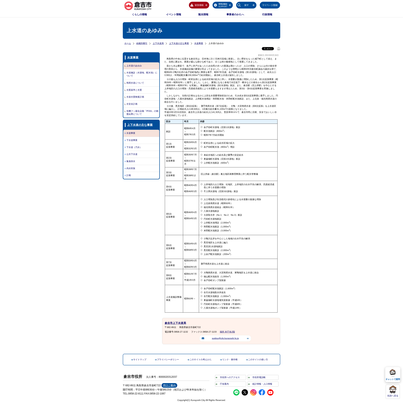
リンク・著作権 (230, 359)
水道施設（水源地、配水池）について (141, 74)
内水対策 (130, 168)
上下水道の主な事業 (179, 43)
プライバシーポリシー (168, 359)
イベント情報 (173, 14)
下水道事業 (131, 140)
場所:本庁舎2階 (227, 332)
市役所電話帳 (259, 377)
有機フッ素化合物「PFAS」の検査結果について (142, 112)
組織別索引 (141, 43)
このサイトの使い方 (258, 359)
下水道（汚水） (134, 147)
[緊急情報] (199, 6)
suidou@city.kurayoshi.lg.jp (225, 338)
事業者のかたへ (235, 14)
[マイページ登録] (270, 6)
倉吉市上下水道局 (175, 323)
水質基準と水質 (134, 90)
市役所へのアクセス (230, 377)
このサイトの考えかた (201, 359)
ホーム (127, 43)
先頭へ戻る (392, 395)
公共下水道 (131, 154)
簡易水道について (135, 83)
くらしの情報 (139, 14)
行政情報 (267, 14)
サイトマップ (139, 359)
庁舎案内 (224, 384)
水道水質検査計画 (135, 97)
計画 (128, 175)
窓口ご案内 (169, 385)
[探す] (246, 6)
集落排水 (130, 161)
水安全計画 (131, 104)
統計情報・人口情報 (262, 384)
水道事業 (198, 43)
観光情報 (203, 14)
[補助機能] (223, 6)
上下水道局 (158, 43)
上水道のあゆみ (134, 65)
